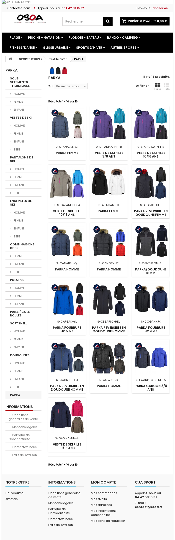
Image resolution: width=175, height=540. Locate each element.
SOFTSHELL (18, 323)
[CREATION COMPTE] (87, 2)
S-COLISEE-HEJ (67, 380)
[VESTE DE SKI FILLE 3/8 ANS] (109, 125)
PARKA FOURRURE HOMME (67, 329)
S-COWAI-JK (108, 380)
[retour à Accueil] (10, 59)
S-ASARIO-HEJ (150, 205)
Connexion (160, 8)
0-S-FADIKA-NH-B (109, 147)
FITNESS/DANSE (22, 47)
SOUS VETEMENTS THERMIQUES (20, 82)
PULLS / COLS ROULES (20, 314)
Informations (19, 406)
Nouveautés (14, 493)
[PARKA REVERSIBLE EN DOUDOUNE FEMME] (151, 183)
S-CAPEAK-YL (67, 321)
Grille (157, 89)
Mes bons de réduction (108, 521)
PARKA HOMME (67, 269)
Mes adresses (101, 505)
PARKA (15, 395)
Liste (167, 89)
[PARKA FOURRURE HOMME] (67, 300)
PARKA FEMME (67, 153)
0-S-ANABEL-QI (67, 147)
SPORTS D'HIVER (89, 47)
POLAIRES (17, 280)
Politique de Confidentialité (19, 437)
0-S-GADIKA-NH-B (150, 147)
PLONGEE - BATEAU (84, 37)
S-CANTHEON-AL (151, 263)
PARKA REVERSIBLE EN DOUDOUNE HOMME (109, 329)
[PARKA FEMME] (67, 125)
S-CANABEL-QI (66, 263)
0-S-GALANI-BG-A (67, 205)
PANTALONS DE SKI (21, 159)
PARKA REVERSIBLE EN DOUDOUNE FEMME (151, 213)
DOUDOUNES (20, 355)
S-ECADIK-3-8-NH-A (151, 380)
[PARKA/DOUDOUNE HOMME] (151, 241)
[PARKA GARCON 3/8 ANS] (151, 358)
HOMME (19, 94)
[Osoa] (30, 18)
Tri (50, 86)
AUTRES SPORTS (123, 47)
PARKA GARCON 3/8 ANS (151, 387)
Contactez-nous (19, 8)
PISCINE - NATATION (44, 37)
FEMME (18, 101)
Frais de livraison (24, 455)
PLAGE (15, 37)
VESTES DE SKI (21, 117)
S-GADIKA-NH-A (67, 438)
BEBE (17, 149)
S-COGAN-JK (151, 321)
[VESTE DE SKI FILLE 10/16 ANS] (151, 125)
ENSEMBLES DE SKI (21, 203)
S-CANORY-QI (109, 263)
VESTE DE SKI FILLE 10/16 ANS (151, 154)
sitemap (11, 499)
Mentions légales (25, 427)
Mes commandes (104, 493)
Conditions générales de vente (23, 417)
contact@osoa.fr (148, 507)
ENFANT (18, 109)
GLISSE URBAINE (55, 47)
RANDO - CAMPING (122, 37)
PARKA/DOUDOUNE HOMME (150, 271)
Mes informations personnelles (103, 513)
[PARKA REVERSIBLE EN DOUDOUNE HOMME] (109, 300)
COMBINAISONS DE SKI (22, 246)
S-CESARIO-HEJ (108, 321)
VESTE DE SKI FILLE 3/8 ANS (109, 154)
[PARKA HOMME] (67, 241)
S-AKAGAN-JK (108, 205)
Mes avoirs (99, 499)
